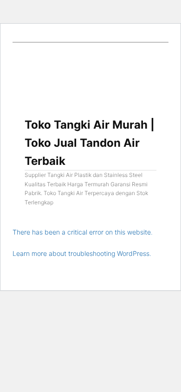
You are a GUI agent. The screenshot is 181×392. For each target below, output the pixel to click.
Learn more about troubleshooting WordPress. (82, 253)
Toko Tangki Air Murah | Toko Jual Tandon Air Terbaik (90, 143)
